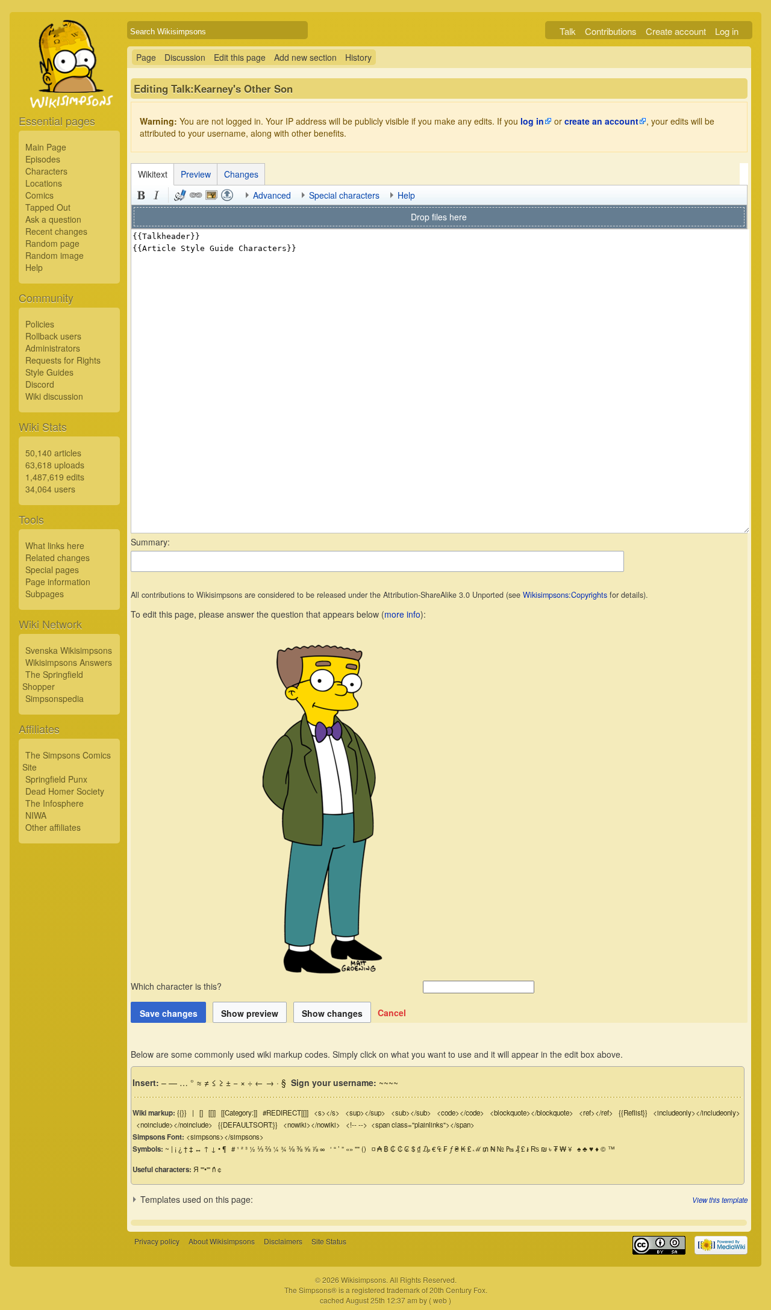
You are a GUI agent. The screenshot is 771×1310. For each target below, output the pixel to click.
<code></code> (460, 1112)
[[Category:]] (239, 1112)
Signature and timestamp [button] (180, 195)
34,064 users (50, 489)
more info (402, 614)
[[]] (212, 1112)
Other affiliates (53, 827)
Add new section (305, 57)
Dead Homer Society (64, 791)
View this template (720, 1200)
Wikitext (152, 174)
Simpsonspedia (54, 698)
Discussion (184, 57)
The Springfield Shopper (52, 680)
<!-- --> (356, 1124)
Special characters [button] (344, 195)
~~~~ (388, 1082)
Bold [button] (141, 195)
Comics (39, 195)
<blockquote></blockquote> (531, 1112)
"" (357, 1148)
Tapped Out (47, 207)
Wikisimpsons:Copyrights (565, 594)
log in (532, 121)
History (358, 57)
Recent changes (56, 231)
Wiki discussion (54, 396)
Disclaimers (283, 1241)
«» (349, 1148)
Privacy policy (156, 1241)
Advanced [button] (272, 195)
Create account (676, 31)
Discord (39, 384)
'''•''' (205, 1169)
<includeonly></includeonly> (696, 1112)
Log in (726, 31)
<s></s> (327, 1112)
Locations (43, 183)
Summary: (150, 542)
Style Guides (49, 372)
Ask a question (53, 219)
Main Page (45, 147)
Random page (52, 243)
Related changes (57, 557)
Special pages (52, 569)
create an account (601, 121)
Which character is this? (177, 986)
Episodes (42, 159)
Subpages (44, 594)
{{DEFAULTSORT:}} (248, 1124)
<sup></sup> (365, 1112)
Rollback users (53, 336)
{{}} (182, 1112)
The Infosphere (54, 803)
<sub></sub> (411, 1112)
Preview (196, 174)
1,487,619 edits (54, 477)
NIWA (35, 815)
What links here (54, 545)
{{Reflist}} (633, 1112)
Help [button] (406, 195)
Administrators (52, 348)
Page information (57, 582)
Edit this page (240, 57)
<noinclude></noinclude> (174, 1124)
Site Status (328, 1241)
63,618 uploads (54, 465)
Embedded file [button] (211, 195)
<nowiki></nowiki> (311, 1124)
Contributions (611, 31)
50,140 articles (53, 453)
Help (34, 267)
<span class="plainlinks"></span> (423, 1124)
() (363, 1148)
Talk (568, 31)
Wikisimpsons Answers (68, 662)
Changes (241, 174)
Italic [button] (156, 195)
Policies (39, 324)
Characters (46, 171)
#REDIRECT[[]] (285, 1112)
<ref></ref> (596, 1112)
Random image (54, 255)
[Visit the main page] (69, 91)
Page (146, 57)
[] (201, 1112)
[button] (392, 1012)
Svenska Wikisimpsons (68, 650)
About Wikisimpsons (222, 1241)
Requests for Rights (63, 360)
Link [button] (196, 195)
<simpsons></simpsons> (225, 1136)
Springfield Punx (56, 779)
